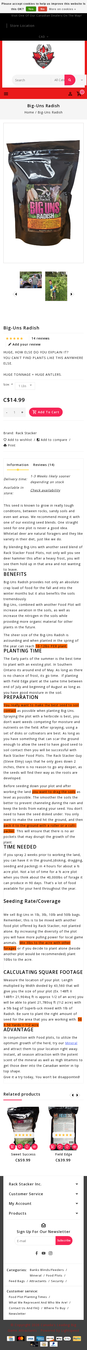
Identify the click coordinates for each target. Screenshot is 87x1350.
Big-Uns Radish (50, 112)
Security (57, 1281)
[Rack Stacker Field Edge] (63, 1128)
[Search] (69, 80)
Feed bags (17, 1281)
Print (12, 445)
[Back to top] (78, 1338)
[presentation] (14, 294)
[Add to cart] (12, 1147)
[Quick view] (34, 1147)
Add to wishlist (20, 440)
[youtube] (43, 1253)
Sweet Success (23, 1154)
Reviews (43, 465)
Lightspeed (70, 1330)
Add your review (26, 344)
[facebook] (36, 1253)
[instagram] (50, 1253)
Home (29, 112)
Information (18, 465)
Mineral (71, 1043)
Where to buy (55, 1308)
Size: (8, 384)
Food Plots (54, 1275)
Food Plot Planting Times (28, 1297)
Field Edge (63, 1154)
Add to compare (54, 440)
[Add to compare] (27, 1147)
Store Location (22, 25)
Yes (31, 9)
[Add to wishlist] (20, 1147)
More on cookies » (62, 9)
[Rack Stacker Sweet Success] (23, 1128)
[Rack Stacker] (43, 56)
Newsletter (17, 1314)
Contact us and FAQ (24, 1308)
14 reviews (40, 338)
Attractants (38, 1281)
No (43, 9)
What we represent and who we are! (38, 1302)
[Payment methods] (10, 1338)
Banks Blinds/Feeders (47, 1270)
